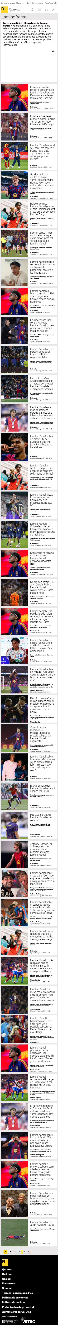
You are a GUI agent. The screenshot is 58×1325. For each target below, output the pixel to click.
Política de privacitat (15, 1298)
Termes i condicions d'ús (17, 1293)
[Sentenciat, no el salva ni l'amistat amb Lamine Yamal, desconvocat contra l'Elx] (29, 563)
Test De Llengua (35, 3)
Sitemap (7, 1288)
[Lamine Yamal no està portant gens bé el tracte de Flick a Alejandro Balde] (29, 359)
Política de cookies (13, 1302)
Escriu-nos (9, 1283)
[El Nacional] (4, 9)
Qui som (7, 1269)
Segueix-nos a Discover (13, 3)
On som (6, 1279)
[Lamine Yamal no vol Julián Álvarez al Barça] (29, 1232)
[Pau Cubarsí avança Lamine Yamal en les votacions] (29, 825)
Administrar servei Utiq (16, 1312)
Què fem (7, 1274)
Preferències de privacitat (18, 1307)
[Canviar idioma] (46, 9)
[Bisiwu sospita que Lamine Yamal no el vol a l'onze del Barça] (29, 796)
